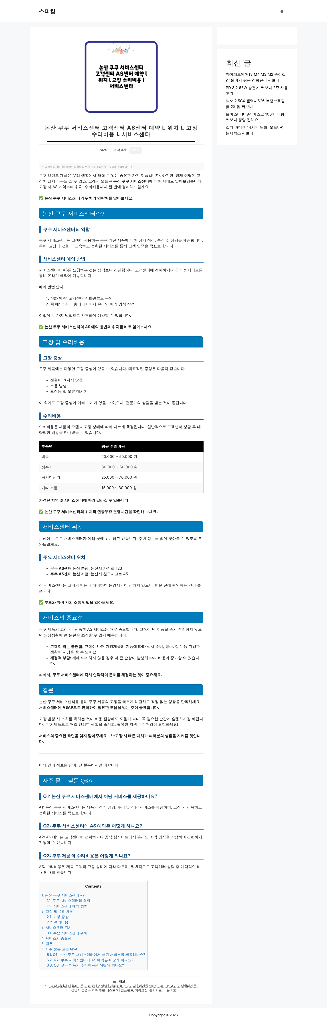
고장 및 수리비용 (57, 911)
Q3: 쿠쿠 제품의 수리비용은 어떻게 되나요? (85, 965)
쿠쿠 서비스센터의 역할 (68, 900)
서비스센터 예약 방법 (67, 906)
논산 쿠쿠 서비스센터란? (63, 895)
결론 (47, 943)
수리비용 (57, 922)
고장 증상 (58, 916)
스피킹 (47, 11)
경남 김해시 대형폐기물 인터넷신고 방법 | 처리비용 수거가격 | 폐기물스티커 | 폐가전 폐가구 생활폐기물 (123, 985)
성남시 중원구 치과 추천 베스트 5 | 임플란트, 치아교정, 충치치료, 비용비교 (123, 990)
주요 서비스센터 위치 (67, 933)
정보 (122, 981)
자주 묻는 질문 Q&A (59, 949)
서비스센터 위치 (56, 927)
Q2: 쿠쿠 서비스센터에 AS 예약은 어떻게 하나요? (90, 960)
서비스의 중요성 (56, 938)
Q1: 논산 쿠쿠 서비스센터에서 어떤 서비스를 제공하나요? (96, 954)
